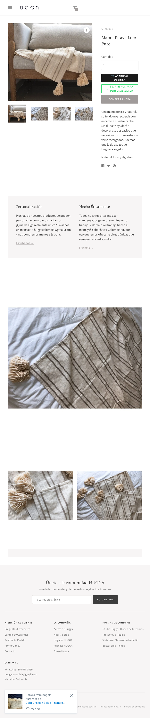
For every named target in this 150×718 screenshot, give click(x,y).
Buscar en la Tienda (114, 645)
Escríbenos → (25, 243)
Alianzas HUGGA (63, 645)
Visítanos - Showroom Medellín (120, 640)
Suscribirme (105, 599)
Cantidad (107, 57)
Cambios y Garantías (16, 634)
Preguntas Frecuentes (17, 629)
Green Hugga (61, 651)
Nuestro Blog (61, 634)
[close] (71, 695)
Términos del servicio (86, 706)
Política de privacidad (134, 706)
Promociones (12, 645)
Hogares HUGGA (63, 640)
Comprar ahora (120, 99)
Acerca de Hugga (63, 629)
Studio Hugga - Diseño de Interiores (123, 629)
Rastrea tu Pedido (15, 640)
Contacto (10, 651)
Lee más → (86, 248)
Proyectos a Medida (114, 634)
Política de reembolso (110, 706)
